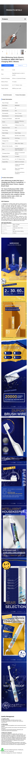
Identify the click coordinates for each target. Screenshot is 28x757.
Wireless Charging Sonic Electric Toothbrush (11, 752)
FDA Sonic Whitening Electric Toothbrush (13, 749)
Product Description (20, 94)
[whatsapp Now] (2, 750)
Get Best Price (7, 65)
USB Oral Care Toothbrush (7, 751)
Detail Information (7, 94)
